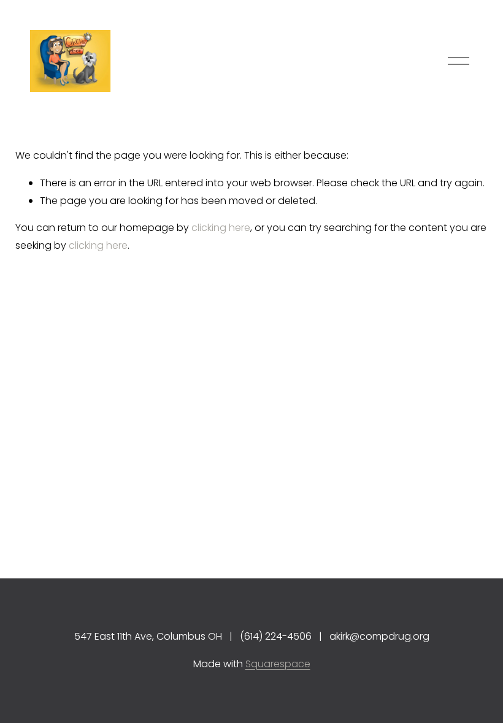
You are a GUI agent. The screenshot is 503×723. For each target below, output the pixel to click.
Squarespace (277, 664)
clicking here (220, 228)
